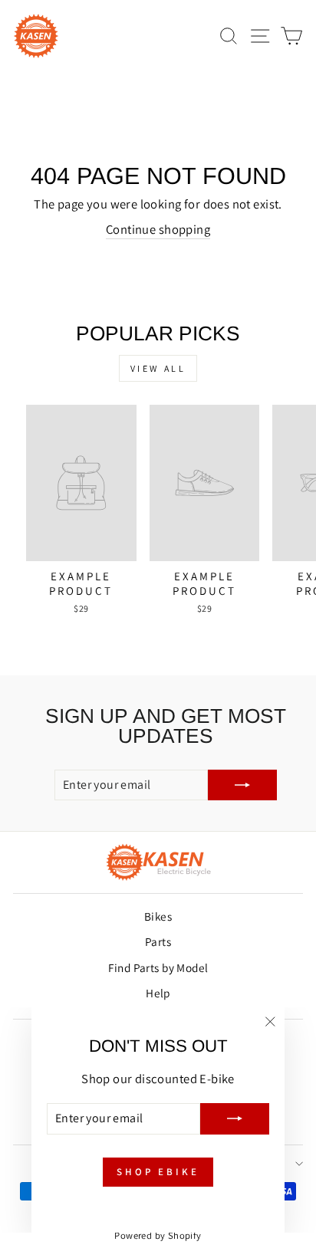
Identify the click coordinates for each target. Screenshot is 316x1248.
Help (158, 992)
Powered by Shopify (157, 1235)
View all (158, 368)
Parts (158, 941)
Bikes (158, 916)
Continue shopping (158, 229)
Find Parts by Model (158, 967)
